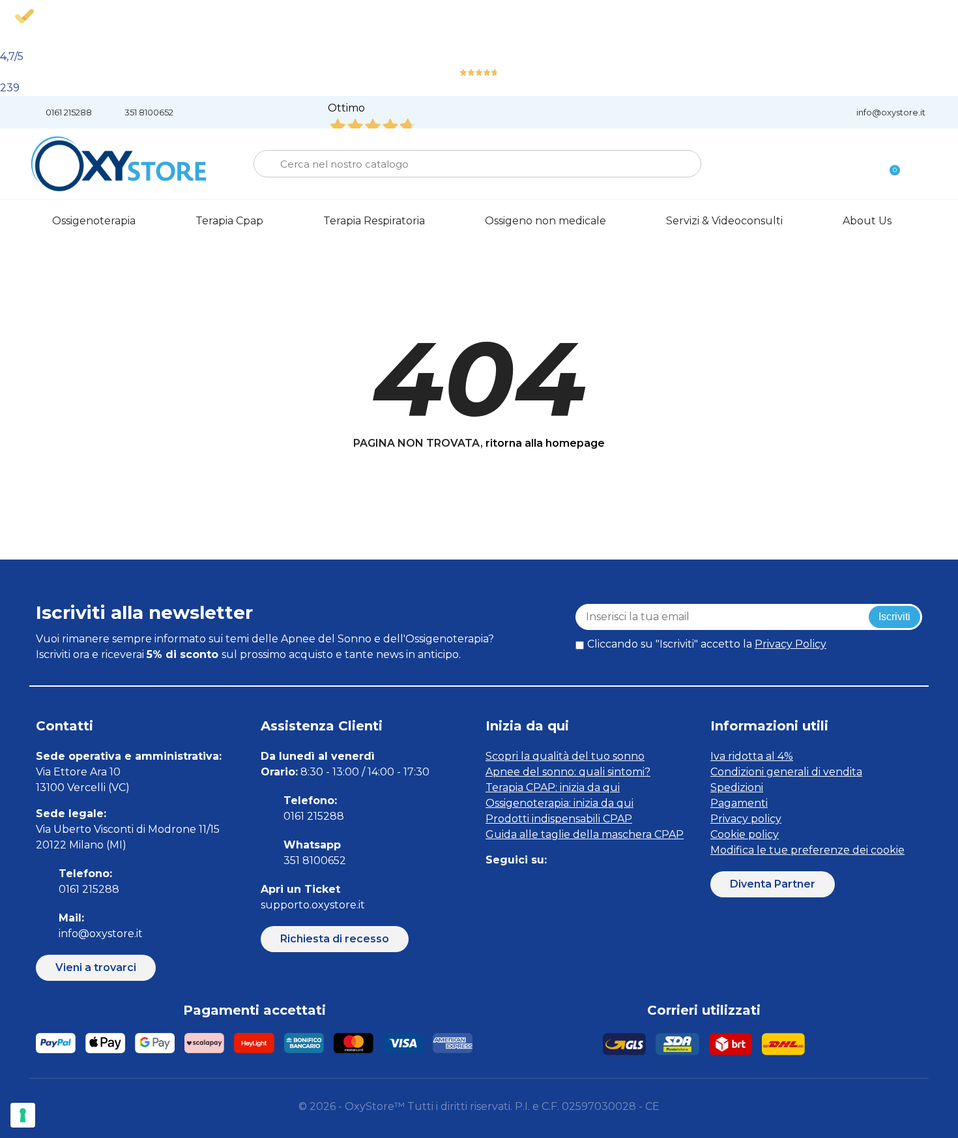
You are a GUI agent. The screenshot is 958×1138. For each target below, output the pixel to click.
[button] (96, 968)
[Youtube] (581, 886)
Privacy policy (745, 819)
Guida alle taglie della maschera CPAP (585, 834)
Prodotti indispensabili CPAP (559, 819)
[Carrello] (889, 164)
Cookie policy (744, 834)
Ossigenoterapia (94, 221)
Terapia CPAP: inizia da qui (553, 787)
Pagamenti (739, 803)
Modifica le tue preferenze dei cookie (807, 850)
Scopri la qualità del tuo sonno (565, 756)
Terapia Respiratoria (374, 221)
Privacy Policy (790, 644)
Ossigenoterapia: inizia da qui (559, 803)
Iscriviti (894, 616)
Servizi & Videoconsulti (724, 221)
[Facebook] (494, 886)
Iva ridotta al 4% (751, 756)
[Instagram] (523, 886)
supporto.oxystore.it (313, 905)
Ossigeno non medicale (545, 221)
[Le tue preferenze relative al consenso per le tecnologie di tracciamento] (22, 1115)
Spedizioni (736, 787)
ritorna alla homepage (545, 443)
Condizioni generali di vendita (786, 772)
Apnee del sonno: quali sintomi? (568, 772)
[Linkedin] (552, 886)
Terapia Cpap (229, 221)
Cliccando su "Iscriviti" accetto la (706, 644)
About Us (867, 221)
